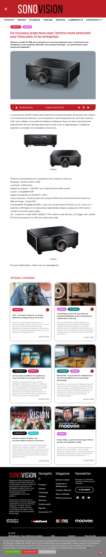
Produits (9, 20)
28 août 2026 (44, 337)
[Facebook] (77, 497)
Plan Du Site (90, 536)
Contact (71, 536)
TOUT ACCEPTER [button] (12, 552)
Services (60, 20)
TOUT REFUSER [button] (29, 552)
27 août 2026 (88, 337)
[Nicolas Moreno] (16, 107)
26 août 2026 (44, 399)
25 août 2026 (88, 399)
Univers (21, 20)
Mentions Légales (34, 536)
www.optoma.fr (52, 265)
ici (88, 548)
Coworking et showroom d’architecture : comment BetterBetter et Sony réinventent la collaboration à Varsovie (74, 316)
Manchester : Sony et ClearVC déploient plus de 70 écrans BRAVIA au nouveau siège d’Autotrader (75, 377)
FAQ (53, 536)
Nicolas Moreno (26, 107)
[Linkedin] (83, 497)
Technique (34, 20)
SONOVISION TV (94, 20)
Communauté (75, 20)
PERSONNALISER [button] (47, 552)
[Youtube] (88, 497)
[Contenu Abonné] (47, 309)
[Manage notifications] (101, 552)
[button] (79, 107)
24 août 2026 (44, 461)
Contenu (48, 20)
